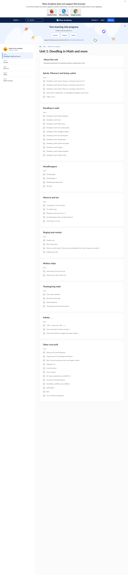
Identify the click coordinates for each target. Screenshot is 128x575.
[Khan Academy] (64, 20)
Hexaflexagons (50, 167)
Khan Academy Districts (74, 40)
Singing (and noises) (52, 232)
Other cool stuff (50, 345)
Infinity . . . (48, 318)
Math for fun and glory (54, 46)
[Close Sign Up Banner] (125, 26)
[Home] (40, 47)
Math (44, 46)
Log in (102, 20)
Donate (94, 20)
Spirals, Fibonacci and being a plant (59, 73)
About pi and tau (51, 198)
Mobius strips (49, 263)
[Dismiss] (125, 1)
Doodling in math (51, 108)
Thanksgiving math (52, 287)
